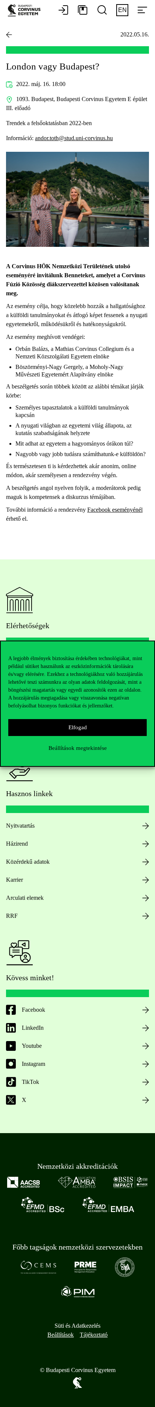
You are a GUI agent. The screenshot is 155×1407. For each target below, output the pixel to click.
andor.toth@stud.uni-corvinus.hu (74, 138)
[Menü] (142, 10)
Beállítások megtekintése (78, 748)
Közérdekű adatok (28, 861)
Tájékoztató (94, 1334)
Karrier (14, 880)
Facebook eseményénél (115, 509)
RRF (12, 916)
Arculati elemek (25, 898)
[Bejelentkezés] (63, 10)
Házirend (17, 843)
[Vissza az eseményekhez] (9, 35)
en (122, 10)
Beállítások (60, 1334)
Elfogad (77, 727)
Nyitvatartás (20, 825)
